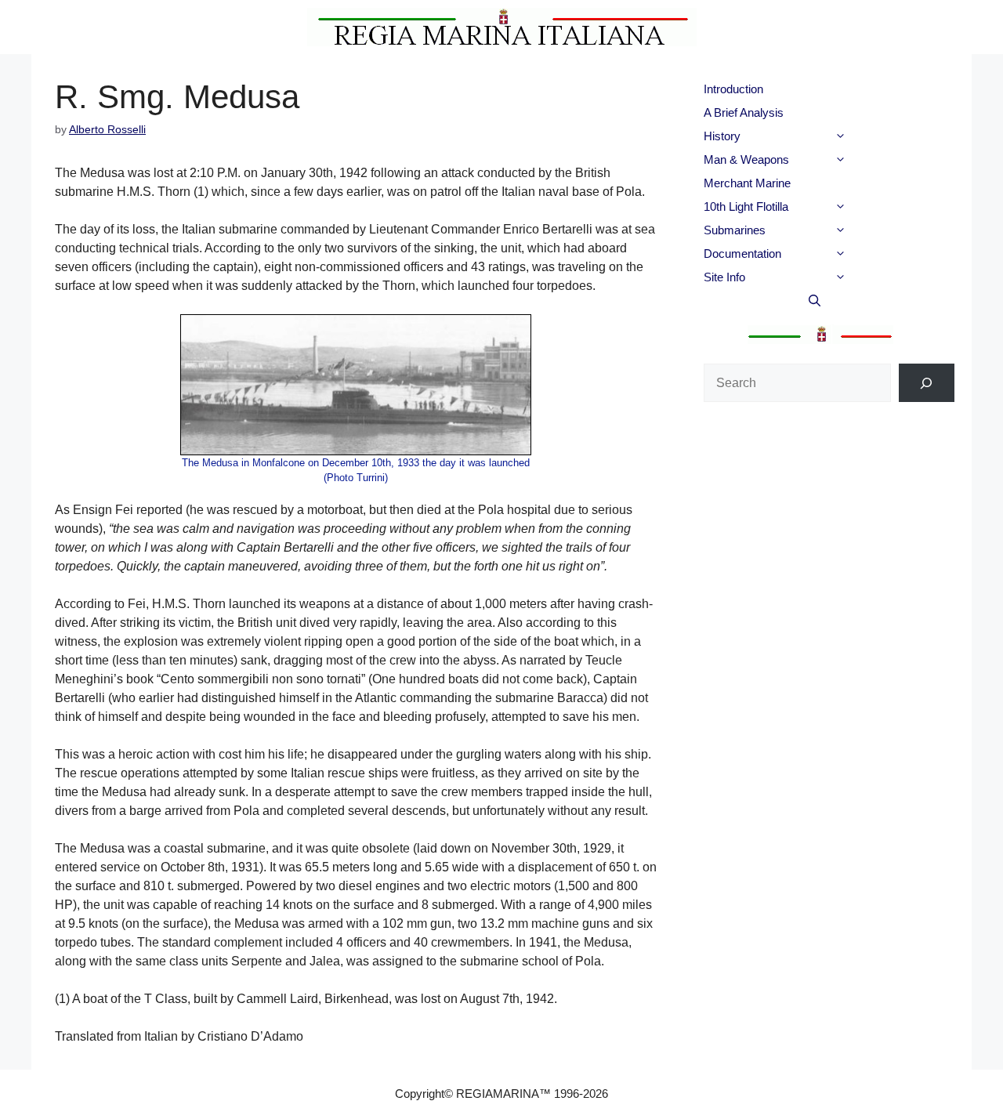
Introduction (733, 89)
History (722, 136)
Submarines (735, 230)
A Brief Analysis (744, 112)
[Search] (926, 383)
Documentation (742, 253)
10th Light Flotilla (746, 206)
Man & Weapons (746, 159)
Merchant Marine (747, 183)
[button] (868, 136)
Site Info (724, 277)
